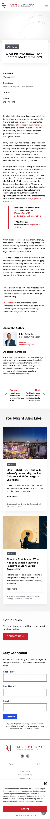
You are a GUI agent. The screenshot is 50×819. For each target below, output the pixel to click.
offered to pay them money (28, 125)
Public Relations (26, 86)
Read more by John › (27, 344)
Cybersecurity (12, 504)
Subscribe (10, 716)
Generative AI (19, 598)
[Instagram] (28, 756)
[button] (45, 783)
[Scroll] (43, 812)
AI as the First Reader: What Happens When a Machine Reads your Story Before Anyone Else (23, 564)
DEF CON (13, 506)
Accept (25, 809)
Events (23, 504)
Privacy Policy (30, 815)
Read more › (12, 496)
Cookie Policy (18, 815)
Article (12, 46)
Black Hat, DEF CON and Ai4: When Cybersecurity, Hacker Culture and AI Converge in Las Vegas (24, 474)
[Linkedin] (22, 756)
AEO (27, 598)
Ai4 (19, 506)
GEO (31, 598)
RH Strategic (8, 302)
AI (19, 504)
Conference (31, 504)
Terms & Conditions (25, 775)
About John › (24, 342)
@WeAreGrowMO (22, 213)
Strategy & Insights (11, 86)
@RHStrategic (20, 293)
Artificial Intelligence (17, 596)
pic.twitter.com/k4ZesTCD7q (27, 216)
